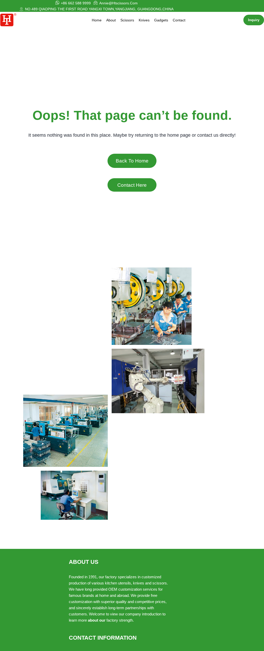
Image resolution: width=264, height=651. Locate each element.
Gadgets (161, 20)
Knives (144, 20)
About (111, 20)
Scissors (127, 20)
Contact (179, 20)
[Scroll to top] (246, 643)
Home (97, 20)
